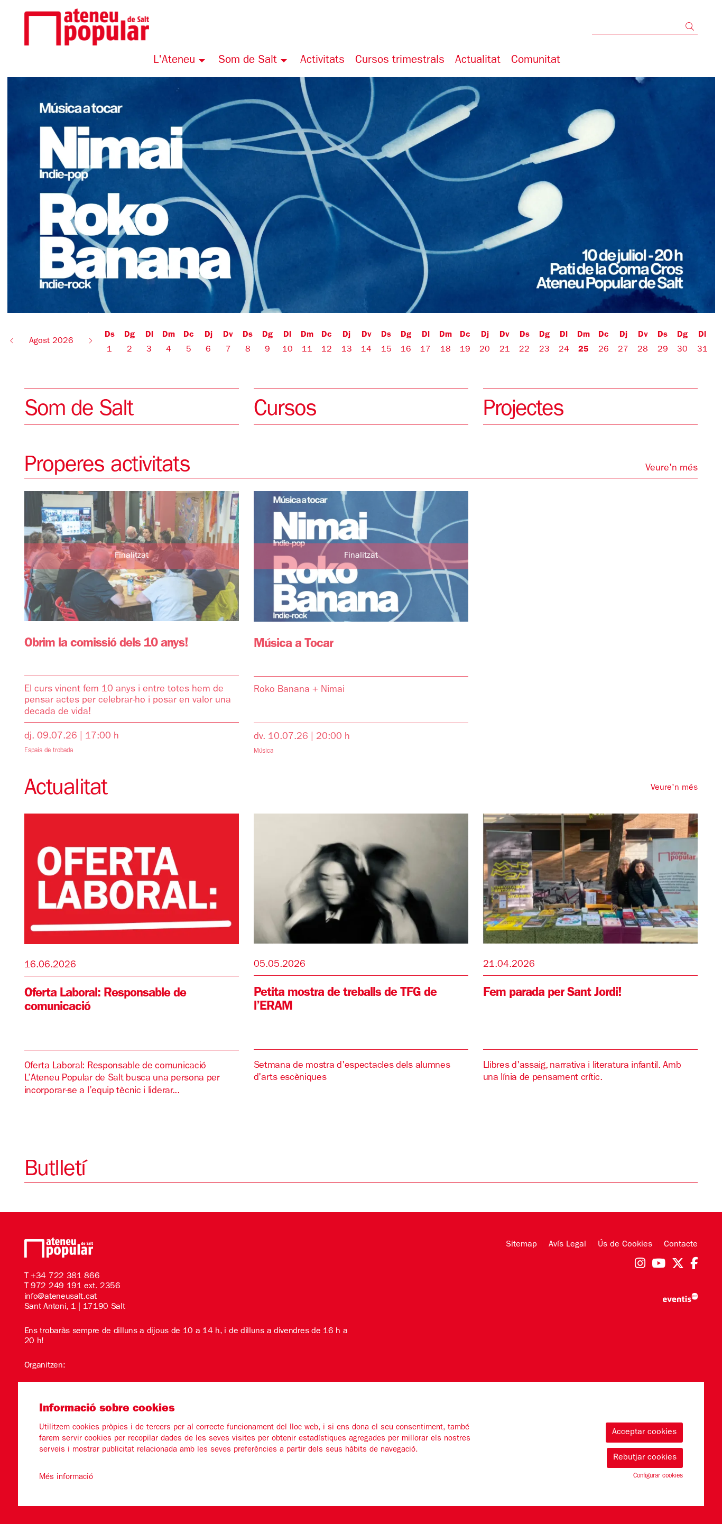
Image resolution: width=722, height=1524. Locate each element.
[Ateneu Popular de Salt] (131, 31)
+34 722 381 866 (65, 1276)
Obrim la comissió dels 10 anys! (106, 644)
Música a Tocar (293, 645)
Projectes (523, 411)
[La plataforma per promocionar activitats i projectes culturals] (680, 1298)
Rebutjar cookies (645, 1458)
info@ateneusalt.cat (60, 1297)
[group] (361, 195)
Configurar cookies (658, 1476)
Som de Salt (78, 411)
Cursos (285, 411)
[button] (692, 28)
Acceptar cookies (644, 1432)
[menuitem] (180, 62)
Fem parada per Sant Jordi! (552, 993)
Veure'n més (671, 469)
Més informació (66, 1478)
